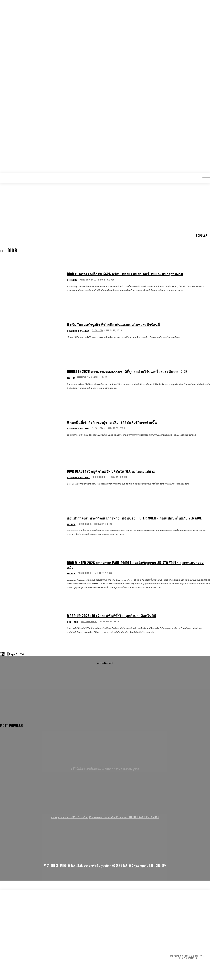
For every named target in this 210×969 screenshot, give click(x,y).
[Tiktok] (206, 944)
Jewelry (71, 378)
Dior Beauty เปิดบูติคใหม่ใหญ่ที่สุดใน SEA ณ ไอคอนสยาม (111, 471)
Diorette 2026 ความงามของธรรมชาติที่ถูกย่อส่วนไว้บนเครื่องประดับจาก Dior (127, 371)
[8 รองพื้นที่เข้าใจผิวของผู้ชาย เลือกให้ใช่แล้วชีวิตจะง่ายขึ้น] (31, 428)
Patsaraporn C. (88, 279)
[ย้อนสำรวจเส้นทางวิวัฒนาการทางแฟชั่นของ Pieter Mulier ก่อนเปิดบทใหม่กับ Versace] (31, 526)
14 (8, 654)
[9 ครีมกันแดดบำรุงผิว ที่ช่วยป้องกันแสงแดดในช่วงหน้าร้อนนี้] (31, 331)
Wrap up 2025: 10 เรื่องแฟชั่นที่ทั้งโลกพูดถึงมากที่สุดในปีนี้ (111, 615)
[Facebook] (170, 944)
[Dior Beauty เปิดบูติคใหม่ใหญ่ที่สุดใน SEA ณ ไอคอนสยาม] (31, 477)
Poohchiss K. (99, 477)
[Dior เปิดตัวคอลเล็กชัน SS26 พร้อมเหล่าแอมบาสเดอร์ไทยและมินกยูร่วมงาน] (31, 282)
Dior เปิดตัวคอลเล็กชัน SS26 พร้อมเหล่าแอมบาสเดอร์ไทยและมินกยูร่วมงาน (125, 273)
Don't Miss (73, 622)
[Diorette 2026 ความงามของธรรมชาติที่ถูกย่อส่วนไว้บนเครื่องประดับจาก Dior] (31, 379)
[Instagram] (179, 944)
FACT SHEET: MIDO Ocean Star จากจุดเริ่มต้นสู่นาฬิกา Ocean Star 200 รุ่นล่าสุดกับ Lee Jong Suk (105, 865)
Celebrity (72, 280)
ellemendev (97, 330)
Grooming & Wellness (78, 331)
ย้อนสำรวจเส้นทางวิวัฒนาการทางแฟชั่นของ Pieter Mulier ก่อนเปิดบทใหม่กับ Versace (134, 518)
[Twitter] (188, 944)
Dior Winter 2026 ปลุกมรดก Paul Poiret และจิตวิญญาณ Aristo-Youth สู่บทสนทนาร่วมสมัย (135, 565)
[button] (204, 176)
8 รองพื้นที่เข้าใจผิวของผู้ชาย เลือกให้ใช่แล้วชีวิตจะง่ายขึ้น (112, 422)
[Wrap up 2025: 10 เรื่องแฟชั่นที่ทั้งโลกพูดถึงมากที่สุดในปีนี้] (31, 624)
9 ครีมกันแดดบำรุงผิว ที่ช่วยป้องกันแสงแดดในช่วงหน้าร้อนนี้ (113, 324)
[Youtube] (197, 944)
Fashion (71, 524)
